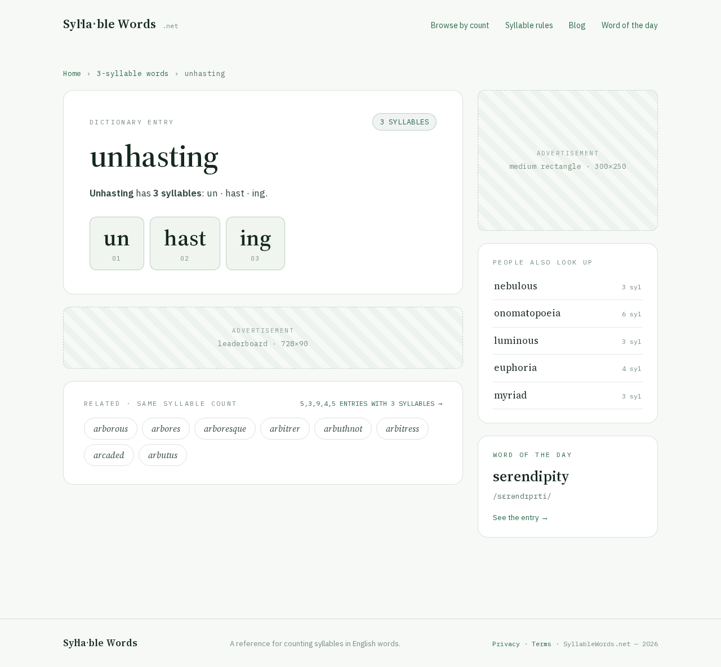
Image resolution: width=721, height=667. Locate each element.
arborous (111, 429)
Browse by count (460, 25)
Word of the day (630, 25)
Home (72, 73)
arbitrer (285, 429)
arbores (166, 429)
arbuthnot (343, 429)
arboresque (225, 429)
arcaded (109, 455)
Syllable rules (529, 25)
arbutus (162, 455)
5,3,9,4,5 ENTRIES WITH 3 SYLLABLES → (371, 403)
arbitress (402, 429)
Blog (577, 25)
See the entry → (521, 517)
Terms (541, 643)
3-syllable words (133, 73)
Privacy (506, 643)
